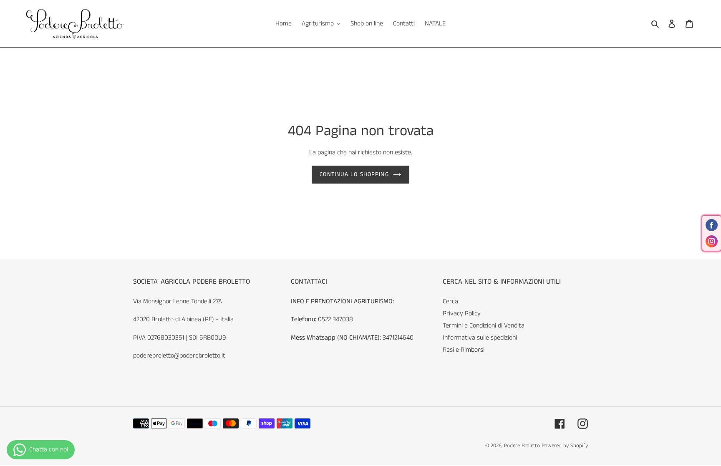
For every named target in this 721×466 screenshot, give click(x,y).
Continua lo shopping (354, 174)
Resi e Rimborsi (463, 350)
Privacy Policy (462, 313)
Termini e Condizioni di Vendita (483, 325)
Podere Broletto (523, 446)
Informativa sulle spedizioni (480, 338)
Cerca (450, 301)
